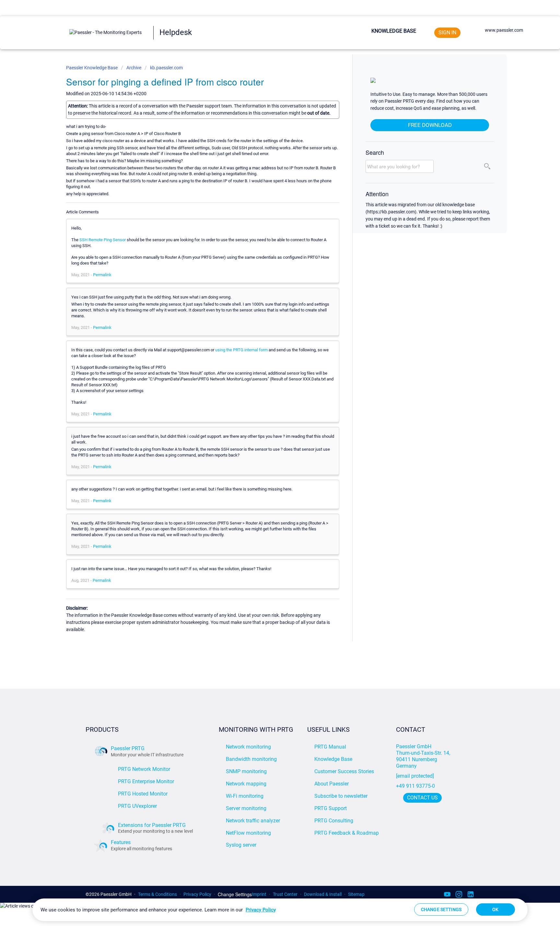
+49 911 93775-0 (415, 786)
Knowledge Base (393, 31)
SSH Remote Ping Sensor (102, 239)
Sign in (447, 32)
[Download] (268, 389)
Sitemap (356, 894)
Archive (133, 67)
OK (495, 909)
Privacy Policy (197, 894)
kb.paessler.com (166, 67)
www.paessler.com (504, 30)
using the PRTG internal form (241, 349)
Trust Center (285, 894)
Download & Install (323, 894)
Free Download (430, 125)
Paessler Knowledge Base (92, 67)
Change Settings (235, 894)
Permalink (102, 274)
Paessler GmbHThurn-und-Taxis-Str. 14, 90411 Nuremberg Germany (423, 756)
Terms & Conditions (157, 894)
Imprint (259, 894)
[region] (280, 909)
